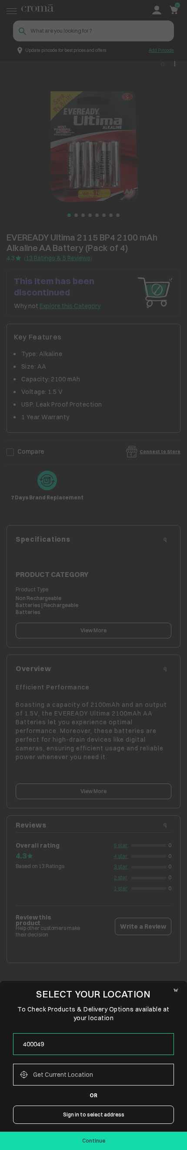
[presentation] (93, 1044)
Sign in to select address (93, 1114)
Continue (93, 1140)
